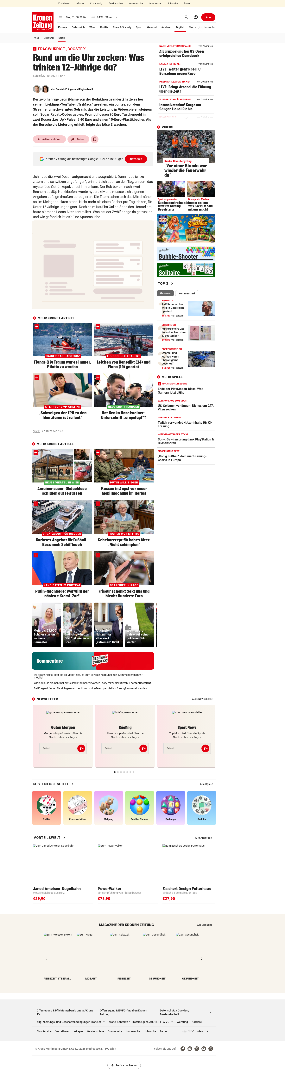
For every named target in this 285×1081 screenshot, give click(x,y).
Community (96, 3)
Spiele (62, 38)
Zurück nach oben (124, 1065)
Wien (92, 27)
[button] (199, 27)
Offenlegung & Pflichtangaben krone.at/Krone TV (65, 1012)
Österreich (78, 27)
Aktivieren (136, 159)
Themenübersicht (140, 683)
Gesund (152, 27)
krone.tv (210, 27)
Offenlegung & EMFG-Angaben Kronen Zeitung (123, 1012)
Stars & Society (122, 27)
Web (36, 38)
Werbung (182, 1021)
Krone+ (62, 27)
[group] (46, 625)
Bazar (187, 3)
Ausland (166, 27)
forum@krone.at (127, 688)
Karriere (197, 1021)
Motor (192, 27)
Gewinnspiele (116, 3)
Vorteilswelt (64, 3)
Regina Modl (86, 89)
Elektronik (49, 38)
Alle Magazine (204, 925)
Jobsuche (173, 3)
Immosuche (155, 3)
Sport (139, 27)
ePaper (80, 3)
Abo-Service (44, 1031)
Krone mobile (136, 3)
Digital (180, 27)
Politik (104, 27)
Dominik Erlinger (65, 89)
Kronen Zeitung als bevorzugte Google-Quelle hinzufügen (94, 159)
